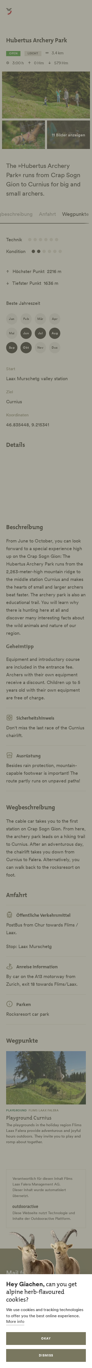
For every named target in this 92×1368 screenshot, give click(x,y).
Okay (46, 1338)
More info (15, 1321)
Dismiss (46, 1355)
